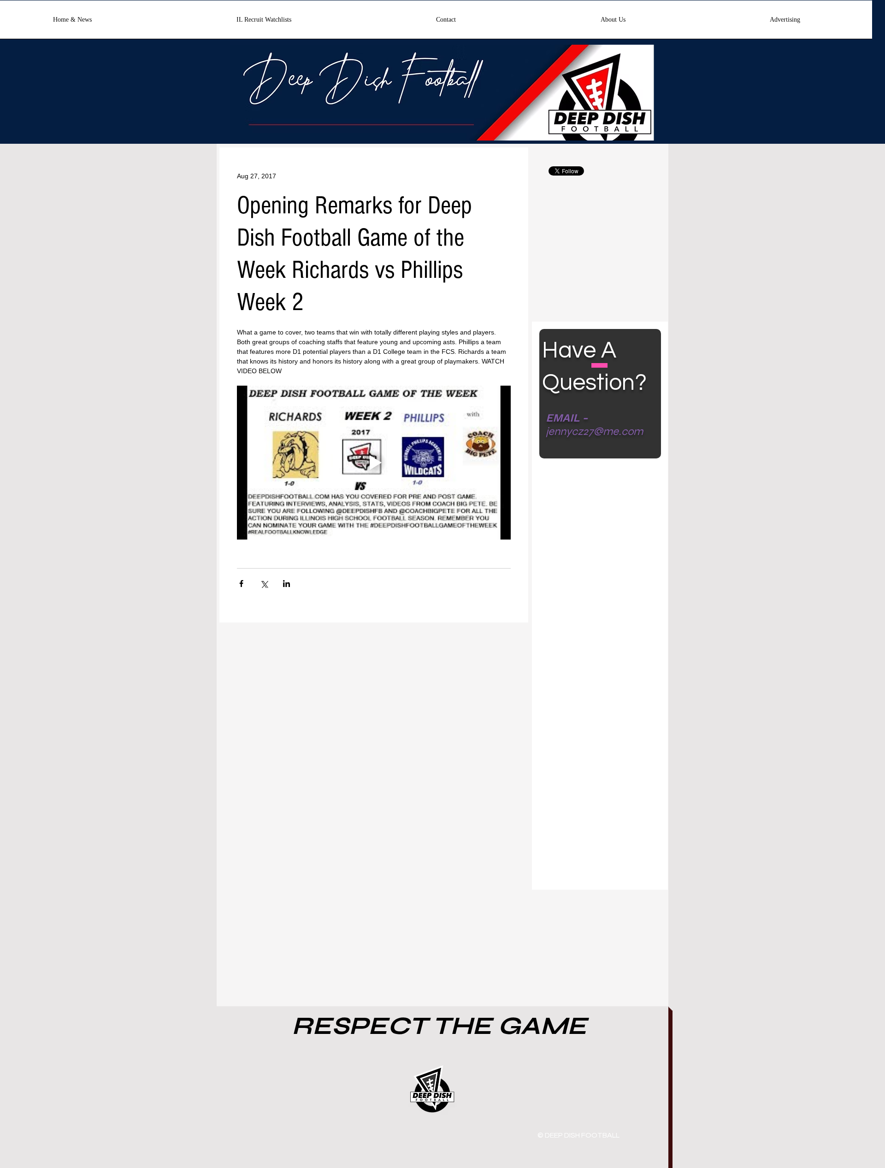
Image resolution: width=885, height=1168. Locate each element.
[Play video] (374, 463)
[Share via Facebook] (241, 583)
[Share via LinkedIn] (286, 583)
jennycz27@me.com (594, 431)
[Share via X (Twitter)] (264, 583)
